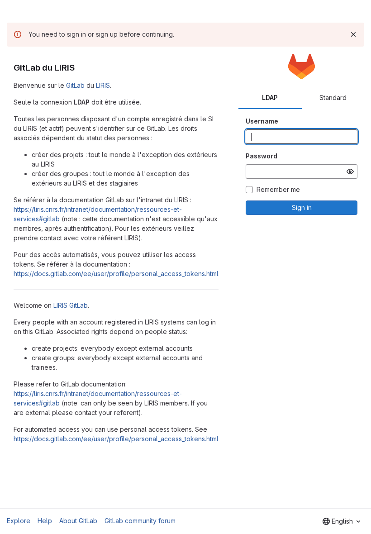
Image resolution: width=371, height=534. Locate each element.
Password (261, 156)
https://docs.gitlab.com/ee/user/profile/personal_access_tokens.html (116, 273)
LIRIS (103, 85)
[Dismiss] (353, 34)
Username (262, 121)
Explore (18, 520)
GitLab (75, 85)
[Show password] (350, 171)
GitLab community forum (140, 520)
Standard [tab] (333, 97)
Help (45, 520)
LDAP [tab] (270, 97)
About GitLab (78, 520)
